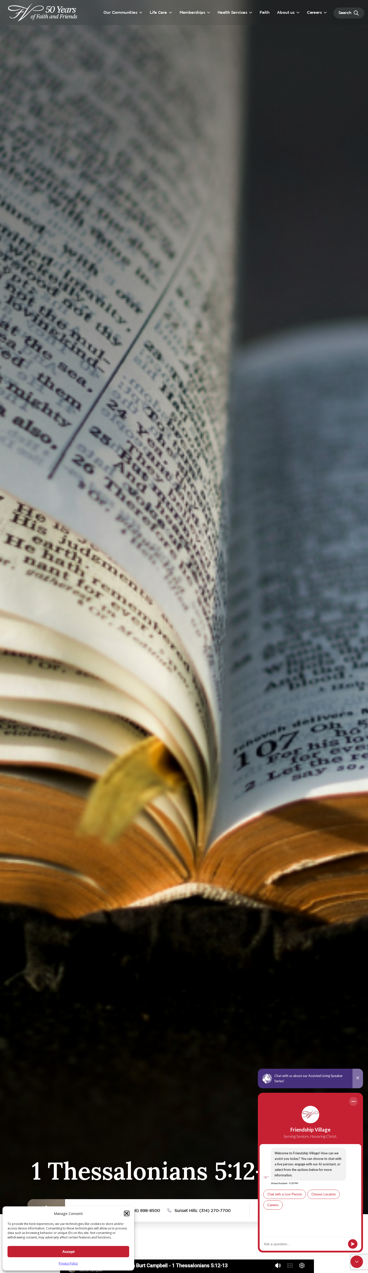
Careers (314, 13)
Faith (264, 13)
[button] (126, 1213)
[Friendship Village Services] (43, 12)
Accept (68, 1251)
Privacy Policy (68, 1263)
